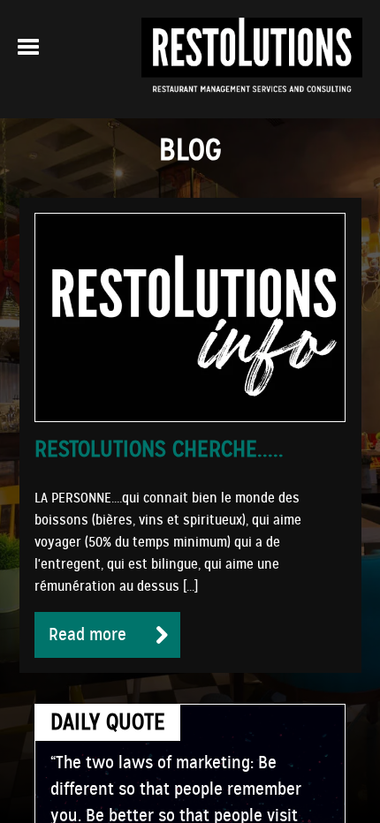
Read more (87, 634)
